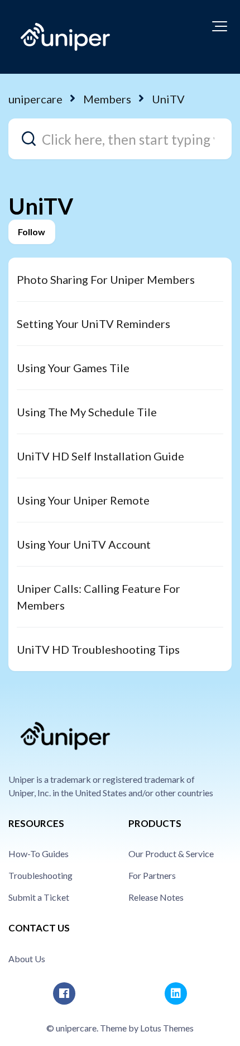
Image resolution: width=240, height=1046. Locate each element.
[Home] (65, 37)
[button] (220, 26)
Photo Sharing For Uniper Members (106, 279)
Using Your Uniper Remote (83, 500)
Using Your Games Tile (73, 367)
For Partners (152, 875)
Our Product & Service (171, 853)
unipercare (35, 99)
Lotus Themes (167, 1028)
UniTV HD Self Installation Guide (100, 456)
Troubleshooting (40, 875)
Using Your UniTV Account (84, 544)
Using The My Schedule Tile (87, 412)
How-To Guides (38, 853)
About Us (26, 958)
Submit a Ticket (38, 897)
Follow (32, 231)
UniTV (168, 99)
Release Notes (156, 897)
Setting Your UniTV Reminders (93, 323)
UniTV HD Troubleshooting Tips (98, 649)
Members (107, 99)
